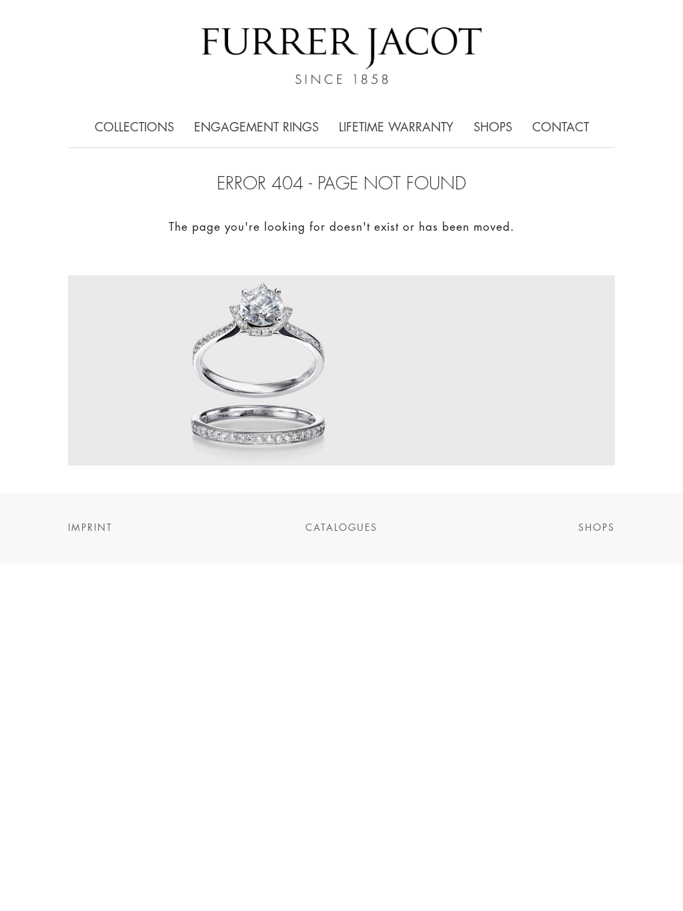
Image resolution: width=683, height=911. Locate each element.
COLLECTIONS (134, 128)
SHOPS (493, 128)
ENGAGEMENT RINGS (256, 128)
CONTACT (560, 128)
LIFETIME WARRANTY (396, 128)
